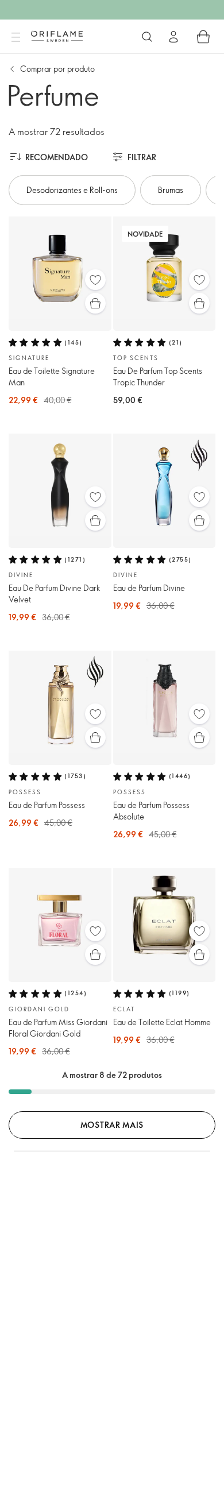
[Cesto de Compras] (203, 37)
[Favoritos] (95, 279)
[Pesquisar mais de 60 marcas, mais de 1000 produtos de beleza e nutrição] (147, 36)
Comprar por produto (57, 68)
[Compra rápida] (95, 303)
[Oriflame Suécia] (57, 36)
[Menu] (15, 37)
